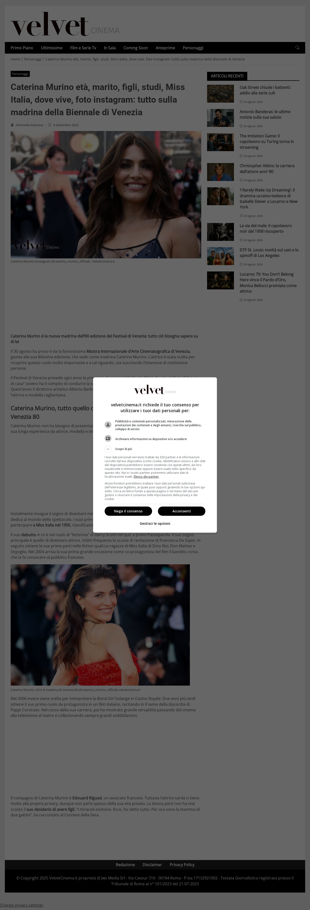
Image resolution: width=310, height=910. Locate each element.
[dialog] (155, 455)
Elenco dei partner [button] (146, 477)
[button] (155, 449)
